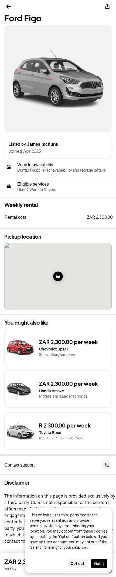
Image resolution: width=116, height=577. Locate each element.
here (84, 547)
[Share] (107, 6)
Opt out (77, 563)
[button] (60, 217)
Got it (99, 563)
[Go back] (8, 6)
